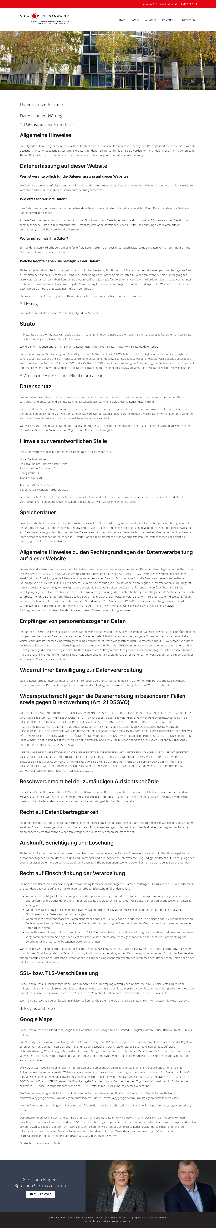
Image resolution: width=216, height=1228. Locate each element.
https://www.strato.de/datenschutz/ (137, 346)
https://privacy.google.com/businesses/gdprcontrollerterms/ (56, 1098)
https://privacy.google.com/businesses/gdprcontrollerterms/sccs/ (140, 1098)
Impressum (139, 1217)
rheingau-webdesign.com (119, 1221)
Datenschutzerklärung (157, 1217)
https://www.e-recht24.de (44, 1143)
